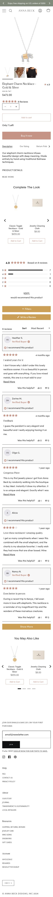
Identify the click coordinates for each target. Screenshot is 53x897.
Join (11, 744)
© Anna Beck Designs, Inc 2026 (20, 893)
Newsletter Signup (10, 867)
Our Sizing (24, 146)
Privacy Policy (8, 781)
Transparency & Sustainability (15, 806)
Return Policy (42, 146)
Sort (24, 328)
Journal (5, 802)
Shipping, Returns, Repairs (13, 827)
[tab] (19, 688)
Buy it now (26, 135)
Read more (8, 177)
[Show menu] (4, 11)
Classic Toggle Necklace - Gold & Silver (16, 228)
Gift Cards (7, 842)
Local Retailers (9, 810)
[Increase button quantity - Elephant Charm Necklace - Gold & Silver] (15, 106)
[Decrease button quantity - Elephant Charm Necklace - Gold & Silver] (5, 106)
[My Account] (40, 10)
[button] (15, 101)
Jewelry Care (8, 831)
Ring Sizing (7, 834)
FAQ (4, 774)
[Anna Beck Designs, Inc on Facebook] (9, 756)
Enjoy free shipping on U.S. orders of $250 (26, 3)
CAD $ (7, 883)
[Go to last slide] (5, 220)
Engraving (7, 838)
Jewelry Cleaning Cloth (37, 227)
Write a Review (32, 317)
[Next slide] (48, 220)
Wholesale (7, 859)
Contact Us (7, 777)
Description (7, 146)
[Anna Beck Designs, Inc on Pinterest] (15, 756)
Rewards (6, 863)
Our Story (7, 798)
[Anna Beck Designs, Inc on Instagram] (3, 756)
